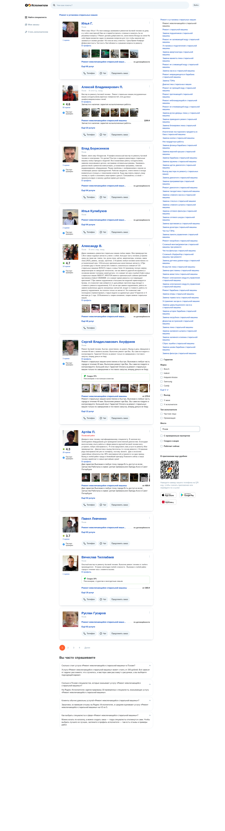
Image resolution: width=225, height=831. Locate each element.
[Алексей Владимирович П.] (70, 93)
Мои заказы (33, 24)
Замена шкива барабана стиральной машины (178, 348)
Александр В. (92, 246)
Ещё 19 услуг (88, 592)
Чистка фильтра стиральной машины (179, 250)
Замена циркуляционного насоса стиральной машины (177, 306)
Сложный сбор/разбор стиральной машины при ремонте (177, 255)
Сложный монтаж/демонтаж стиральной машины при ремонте (180, 245)
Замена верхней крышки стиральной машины (178, 152)
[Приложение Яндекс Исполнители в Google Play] (187, 495)
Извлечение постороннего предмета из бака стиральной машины (179, 133)
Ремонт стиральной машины (175, 29)
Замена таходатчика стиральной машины (181, 191)
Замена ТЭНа (168, 81)
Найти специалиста (37, 17)
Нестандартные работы (173, 142)
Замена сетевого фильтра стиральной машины (179, 212)
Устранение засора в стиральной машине (181, 301)
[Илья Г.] (70, 29)
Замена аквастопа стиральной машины (180, 274)
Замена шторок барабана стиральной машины (179, 312)
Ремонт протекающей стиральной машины (177, 95)
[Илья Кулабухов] (70, 217)
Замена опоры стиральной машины (178, 294)
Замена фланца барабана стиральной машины (179, 146)
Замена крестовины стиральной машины (180, 270)
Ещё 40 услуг (88, 321)
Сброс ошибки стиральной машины (178, 343)
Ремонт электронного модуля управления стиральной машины (181, 279)
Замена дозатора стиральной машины (179, 227)
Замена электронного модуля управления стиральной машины (181, 285)
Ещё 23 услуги (88, 128)
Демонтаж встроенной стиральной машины (177, 322)
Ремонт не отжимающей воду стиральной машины (181, 108)
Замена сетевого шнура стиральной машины (178, 218)
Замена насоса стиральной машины (178, 71)
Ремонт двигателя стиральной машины (180, 187)
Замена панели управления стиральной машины (180, 235)
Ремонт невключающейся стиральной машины (104, 62)
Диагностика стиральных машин (176, 84)
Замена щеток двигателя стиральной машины (179, 166)
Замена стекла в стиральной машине (179, 201)
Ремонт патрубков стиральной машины (180, 241)
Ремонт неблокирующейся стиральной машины (179, 101)
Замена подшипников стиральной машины (177, 34)
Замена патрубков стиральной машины (180, 317)
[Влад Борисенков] (70, 154)
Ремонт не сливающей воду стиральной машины (180, 65)
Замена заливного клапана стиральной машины (179, 338)
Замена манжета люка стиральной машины (177, 59)
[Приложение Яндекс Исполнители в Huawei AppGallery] (168, 502)
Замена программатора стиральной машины (178, 182)
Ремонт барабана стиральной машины (179, 290)
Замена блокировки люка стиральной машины (179, 126)
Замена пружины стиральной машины (179, 161)
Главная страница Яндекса (26, 5)
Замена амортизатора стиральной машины (177, 53)
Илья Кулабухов (94, 211)
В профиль (86, 45)
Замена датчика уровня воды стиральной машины (181, 261)
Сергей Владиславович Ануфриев (108, 341)
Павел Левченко (94, 518)
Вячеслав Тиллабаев (98, 557)
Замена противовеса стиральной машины (181, 223)
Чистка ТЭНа (168, 231)
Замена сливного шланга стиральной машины (179, 206)
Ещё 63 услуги (88, 532)
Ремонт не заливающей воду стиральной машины (180, 40)
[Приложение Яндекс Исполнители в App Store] (168, 495)
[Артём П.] (70, 438)
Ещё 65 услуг (88, 66)
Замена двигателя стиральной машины (180, 177)
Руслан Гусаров (94, 613)
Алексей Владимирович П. (102, 87)
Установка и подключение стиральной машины (179, 47)
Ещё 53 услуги (88, 498)
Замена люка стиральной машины (177, 327)
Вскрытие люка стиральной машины (178, 267)
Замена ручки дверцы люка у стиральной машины (181, 114)
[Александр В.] (70, 252)
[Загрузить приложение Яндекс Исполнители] (180, 470)
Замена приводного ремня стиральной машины (179, 120)
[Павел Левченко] (70, 524)
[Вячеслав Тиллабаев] (70, 563)
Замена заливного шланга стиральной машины (179, 332)
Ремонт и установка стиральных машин (178, 20)
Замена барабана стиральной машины (179, 158)
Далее (87, 648)
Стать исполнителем (38, 32)
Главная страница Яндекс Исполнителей (36, 5)
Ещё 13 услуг (88, 411)
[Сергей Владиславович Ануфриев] (70, 348)
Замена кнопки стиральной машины (178, 138)
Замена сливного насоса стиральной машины (178, 196)
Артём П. (88, 432)
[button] (89, 73)
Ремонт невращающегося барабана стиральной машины (178, 75)
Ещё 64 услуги (88, 190)
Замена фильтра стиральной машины (179, 353)
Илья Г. (87, 23)
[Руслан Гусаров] (70, 619)
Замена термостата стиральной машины (180, 297)
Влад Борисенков (95, 148)
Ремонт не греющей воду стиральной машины (179, 89)
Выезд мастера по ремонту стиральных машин (180, 172)
